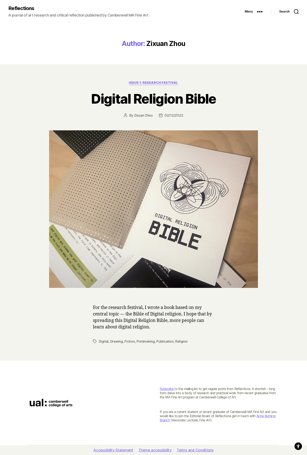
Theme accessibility (155, 450)
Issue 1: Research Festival (153, 83)
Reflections (21, 8)
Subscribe (167, 389)
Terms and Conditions (195, 450)
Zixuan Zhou (143, 115)
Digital (103, 341)
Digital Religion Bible (153, 99)
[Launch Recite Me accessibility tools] (298, 446)
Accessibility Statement (113, 450)
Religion (181, 341)
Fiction (129, 341)
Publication (164, 341)
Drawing (116, 341)
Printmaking (146, 341)
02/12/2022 (174, 115)
